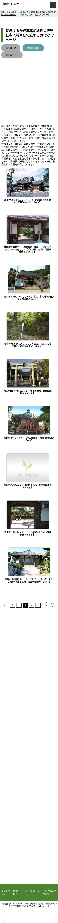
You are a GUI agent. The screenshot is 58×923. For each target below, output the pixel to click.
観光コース (11, 48)
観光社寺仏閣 (33, 48)
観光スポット (12, 55)
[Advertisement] (29, 94)
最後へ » (53, 605)
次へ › (46, 605)
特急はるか (11, 4)
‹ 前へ (4, 605)
